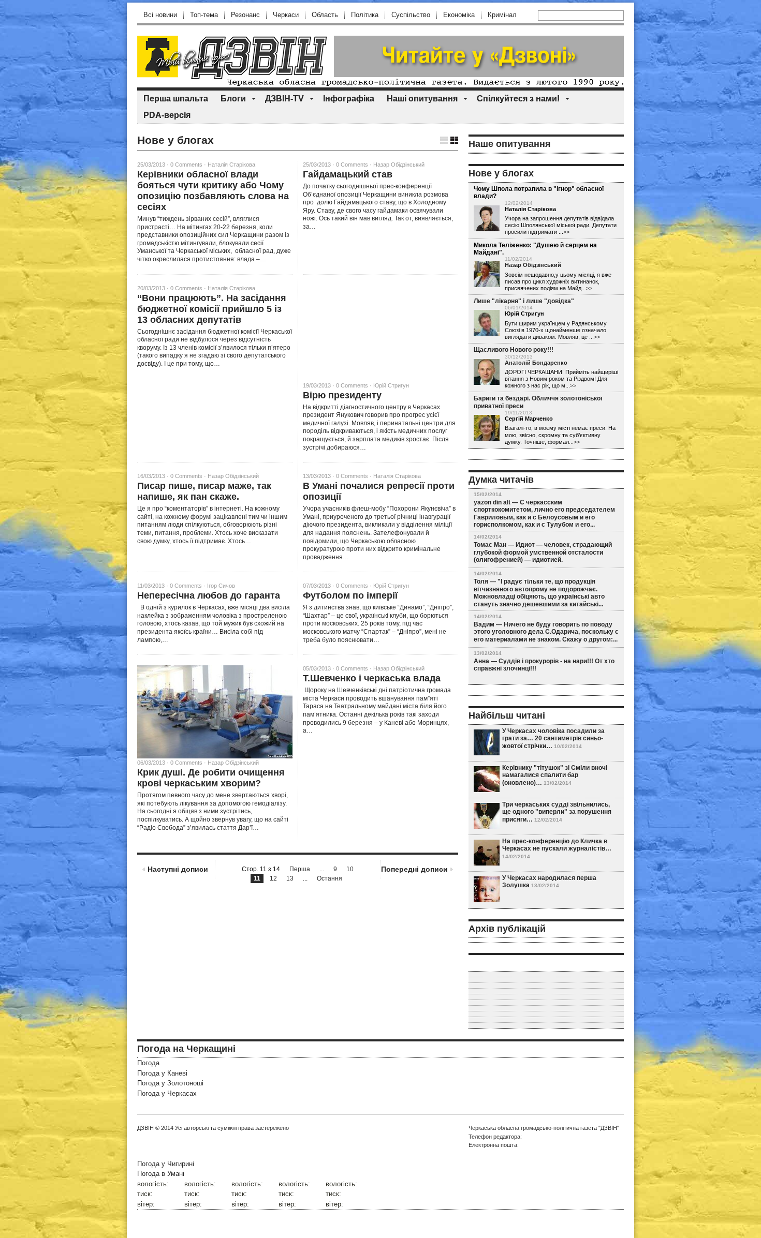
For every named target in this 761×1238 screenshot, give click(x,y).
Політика (364, 15)
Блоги (233, 98)
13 (290, 878)
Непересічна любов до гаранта (208, 595)
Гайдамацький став (347, 174)
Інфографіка (348, 98)
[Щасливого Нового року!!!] (487, 372)
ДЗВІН (145, 1128)
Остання (329, 878)
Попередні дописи (414, 869)
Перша (299, 869)
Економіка (459, 15)
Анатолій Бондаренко (536, 363)
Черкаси (286, 15)
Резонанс (245, 15)
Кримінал (502, 15)
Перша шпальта (175, 98)
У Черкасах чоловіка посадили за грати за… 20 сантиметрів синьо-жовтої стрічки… (553, 738)
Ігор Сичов (221, 586)
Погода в (160, 1173)
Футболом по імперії (350, 595)
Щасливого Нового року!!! (513, 349)
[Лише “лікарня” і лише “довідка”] (487, 323)
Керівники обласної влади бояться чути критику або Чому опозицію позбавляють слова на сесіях (213, 190)
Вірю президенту (342, 395)
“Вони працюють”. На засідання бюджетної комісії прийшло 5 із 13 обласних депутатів (211, 309)
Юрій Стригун (391, 385)
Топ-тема (204, 15)
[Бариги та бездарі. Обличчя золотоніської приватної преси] (487, 428)
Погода (148, 1063)
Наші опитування (422, 98)
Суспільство (410, 15)
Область (325, 15)
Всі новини (160, 15)
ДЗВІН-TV (284, 98)
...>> (594, 337)
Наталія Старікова (231, 164)
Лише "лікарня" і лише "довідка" (524, 301)
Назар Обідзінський (399, 164)
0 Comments (186, 164)
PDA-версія (167, 115)
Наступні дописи (178, 869)
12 (273, 878)
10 (350, 869)
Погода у (162, 1073)
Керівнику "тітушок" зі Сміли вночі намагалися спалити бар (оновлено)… (554, 775)
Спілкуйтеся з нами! (518, 98)
